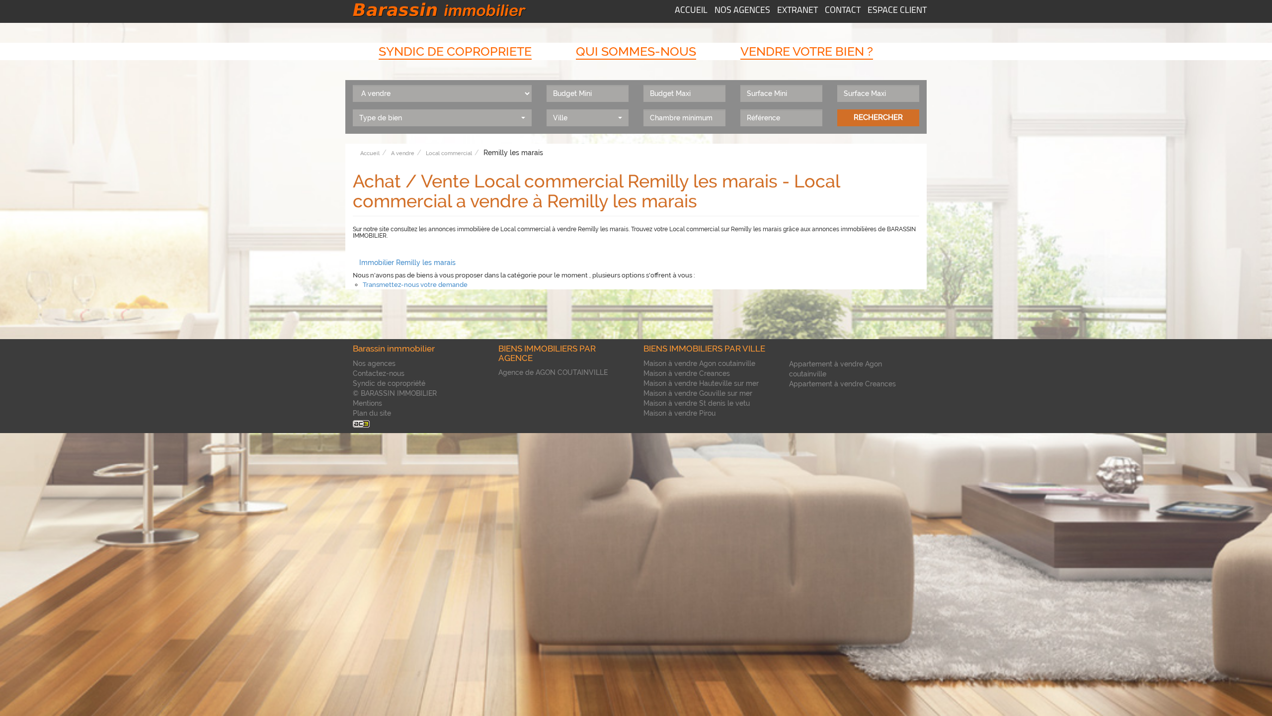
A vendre (402, 153)
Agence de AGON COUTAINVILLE (553, 372)
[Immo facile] (361, 423)
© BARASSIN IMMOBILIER (395, 393)
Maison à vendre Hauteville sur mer (701, 383)
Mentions (367, 403)
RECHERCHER (878, 117)
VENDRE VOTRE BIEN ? (806, 51)
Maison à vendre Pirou (679, 413)
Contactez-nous (378, 373)
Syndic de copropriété (389, 383)
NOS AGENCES (742, 10)
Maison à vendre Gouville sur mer (697, 393)
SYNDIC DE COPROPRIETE (455, 51)
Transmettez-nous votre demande (415, 284)
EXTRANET (797, 10)
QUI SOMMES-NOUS (636, 51)
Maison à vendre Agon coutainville (699, 363)
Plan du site (372, 413)
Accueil (370, 153)
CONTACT (843, 10)
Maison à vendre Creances (686, 373)
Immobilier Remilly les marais (407, 263)
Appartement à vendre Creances (842, 384)
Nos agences (374, 363)
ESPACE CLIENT (897, 10)
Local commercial (449, 153)
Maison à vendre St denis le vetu (696, 403)
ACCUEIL (691, 10)
